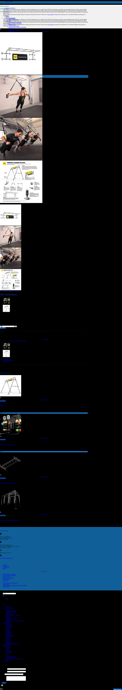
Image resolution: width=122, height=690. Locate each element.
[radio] (6, 320)
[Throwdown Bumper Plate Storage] (10, 473)
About (8, 17)
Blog (7, 655)
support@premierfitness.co (6, 558)
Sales (7, 641)
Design (7, 628)
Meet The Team (9, 608)
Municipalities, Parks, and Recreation (15, 585)
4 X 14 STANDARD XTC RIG (7, 444)
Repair (7, 638)
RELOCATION (9, 642)
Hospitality (6, 576)
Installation (8, 633)
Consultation (9, 627)
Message (3, 680)
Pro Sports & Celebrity (16, 30)
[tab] (45, 359)
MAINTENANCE (10, 636)
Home (1, 291)
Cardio (7, 648)
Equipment (8, 629)
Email (2, 674)
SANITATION (9, 632)
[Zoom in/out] (2, 688)
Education (6, 579)
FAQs (4, 568)
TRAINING (8, 637)
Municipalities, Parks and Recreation (15, 620)
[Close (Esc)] (0, 688)
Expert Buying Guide (11, 657)
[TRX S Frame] (6, 311)
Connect (5, 661)
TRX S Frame (3, 405)
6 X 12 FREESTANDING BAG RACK (9, 520)
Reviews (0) (6, 361)
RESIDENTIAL (6, 645)
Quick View (3, 401)
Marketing (8, 639)
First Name (4, 669)
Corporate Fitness (9, 574)
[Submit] (3, 595)
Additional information (8, 360)
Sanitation (8, 647)
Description (6, 359)
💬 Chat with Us (117, 689)
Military (11, 28)
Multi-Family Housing (15, 23)
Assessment (9, 624)
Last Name (4, 671)
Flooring (8, 630)
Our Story (8, 606)
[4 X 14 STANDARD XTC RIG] (6, 304)
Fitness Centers (13, 26)
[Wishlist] (0, 29)
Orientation (8, 634)
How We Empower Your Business (14, 659)
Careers (5, 566)
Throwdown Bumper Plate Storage (8, 483)
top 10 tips (50, 14)
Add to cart (3, 327)
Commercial (6, 646)
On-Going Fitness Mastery (12, 643)
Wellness (11, 31)
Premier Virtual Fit (10, 656)
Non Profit (6, 586)
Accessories (9, 651)
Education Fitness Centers (17, 27)
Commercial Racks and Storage (12, 291)
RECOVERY (9, 652)
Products (6, 567)
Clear (3, 325)
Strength (8, 650)
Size (1, 321)
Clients (4, 609)
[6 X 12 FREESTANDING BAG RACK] (10, 510)
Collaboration (9, 625)
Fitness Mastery (7, 623)
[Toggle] (3, 8)
